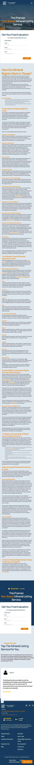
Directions (20, 749)
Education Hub (5, 744)
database (13, 403)
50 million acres (10, 220)
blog (2, 747)
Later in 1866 (19, 196)
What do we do (5, 734)
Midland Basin (26, 277)
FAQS (2, 736)
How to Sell (21, 736)
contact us (21, 747)
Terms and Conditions (14, 762)
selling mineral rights (13, 232)
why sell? (20, 734)
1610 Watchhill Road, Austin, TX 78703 (13, 711)
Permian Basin (19, 277)
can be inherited (11, 448)
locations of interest (7, 739)
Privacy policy (12, 760)
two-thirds (4, 273)
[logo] (9, 3)
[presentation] (1, 701)
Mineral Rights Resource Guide (24, 740)
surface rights (12, 382)
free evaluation (22, 744)
